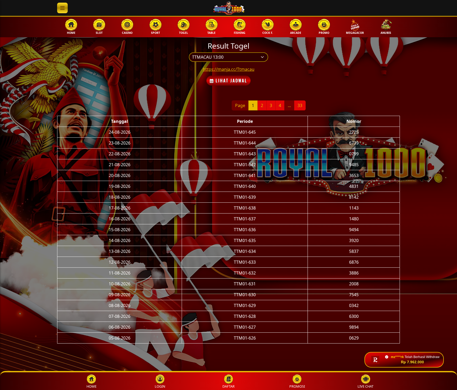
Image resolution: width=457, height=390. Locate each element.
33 (300, 105)
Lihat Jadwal (230, 80)
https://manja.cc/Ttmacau (228, 69)
